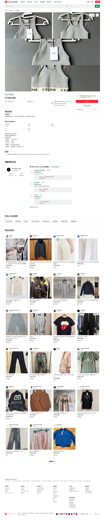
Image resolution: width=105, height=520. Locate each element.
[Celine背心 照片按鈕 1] (52, 25)
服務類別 (55, 502)
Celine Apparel (63, 480)
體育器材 (71, 502)
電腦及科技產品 (72, 488)
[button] (19, 171)
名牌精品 (23, 492)
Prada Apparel (71, 480)
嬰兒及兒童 (39, 491)
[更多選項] (6, 269)
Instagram (7, 489)
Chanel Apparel (87, 480)
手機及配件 (71, 489)
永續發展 (31, 513)
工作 (54, 500)
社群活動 (55, 492)
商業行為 (24, 514)
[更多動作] (97, 15)
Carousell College (9, 492)
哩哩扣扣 (55, 488)
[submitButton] (97, 6)
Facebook (7, 488)
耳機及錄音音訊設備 (73, 491)
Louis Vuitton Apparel (46, 480)
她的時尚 (23, 489)
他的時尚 (23, 488)
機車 (54, 498)
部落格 (6, 491)
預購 (54, 489)
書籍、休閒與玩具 (89, 492)
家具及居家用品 (40, 488)
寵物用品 (39, 492)
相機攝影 (87, 488)
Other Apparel (8, 480)
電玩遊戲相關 (72, 504)
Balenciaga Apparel (16, 480)
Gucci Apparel (56, 480)
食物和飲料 (71, 501)
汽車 (54, 494)
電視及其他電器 (40, 489)
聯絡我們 (24, 513)
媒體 (28, 513)
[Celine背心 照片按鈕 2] (52, 52)
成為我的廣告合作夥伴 (43, 513)
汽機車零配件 (56, 495)
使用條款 (51, 513)
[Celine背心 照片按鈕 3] (52, 78)
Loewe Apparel (79, 480)
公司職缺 (36, 513)
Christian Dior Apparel (35, 480)
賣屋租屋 (55, 497)
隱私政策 (19, 514)
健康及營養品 (72, 499)
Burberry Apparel (26, 480)
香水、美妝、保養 (24, 491)
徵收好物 (55, 491)
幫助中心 (19, 513)
